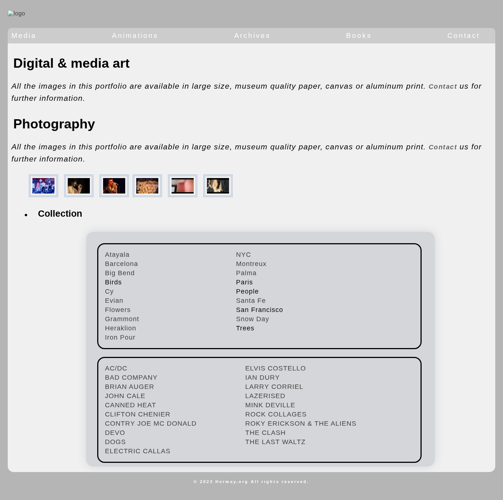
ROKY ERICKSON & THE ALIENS (300, 423)
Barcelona (121, 263)
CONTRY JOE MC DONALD (151, 423)
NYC (243, 254)
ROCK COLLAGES (276, 414)
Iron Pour (120, 337)
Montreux (251, 263)
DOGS (115, 442)
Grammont (122, 319)
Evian (114, 300)
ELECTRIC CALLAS (137, 451)
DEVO (115, 432)
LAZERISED (265, 396)
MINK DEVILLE (270, 405)
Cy (109, 291)
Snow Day (252, 319)
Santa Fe (251, 300)
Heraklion (120, 328)
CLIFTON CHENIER (137, 414)
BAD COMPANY (131, 377)
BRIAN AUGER (129, 386)
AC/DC (116, 368)
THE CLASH (265, 432)
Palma (246, 273)
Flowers (118, 309)
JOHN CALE (125, 396)
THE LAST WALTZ (275, 442)
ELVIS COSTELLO (275, 368)
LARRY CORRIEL (274, 386)
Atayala (117, 254)
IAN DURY (262, 377)
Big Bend (120, 273)
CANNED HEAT (130, 405)
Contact (444, 86)
